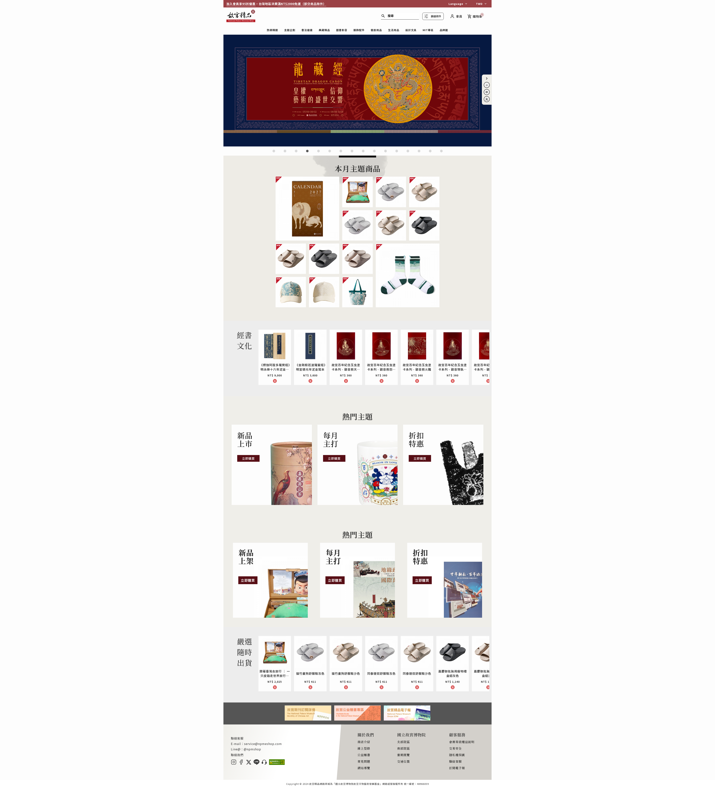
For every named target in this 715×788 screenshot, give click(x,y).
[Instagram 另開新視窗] (233, 763)
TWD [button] (479, 4)
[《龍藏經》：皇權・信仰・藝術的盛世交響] (307, 153)
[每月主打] (357, 465)
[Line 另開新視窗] (256, 763)
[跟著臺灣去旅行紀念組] (374, 153)
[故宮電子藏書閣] (441, 153)
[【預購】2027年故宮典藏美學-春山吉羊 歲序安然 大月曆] (296, 153)
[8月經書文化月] (284, 153)
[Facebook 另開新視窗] (241, 763)
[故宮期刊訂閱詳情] (308, 719)
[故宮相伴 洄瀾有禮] (363, 153)
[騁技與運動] (357, 145)
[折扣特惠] (443, 465)
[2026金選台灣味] (273, 153)
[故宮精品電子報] (407, 719)
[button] (486, 78)
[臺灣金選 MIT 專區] (396, 153)
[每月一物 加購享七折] (329, 153)
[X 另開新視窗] (249, 763)
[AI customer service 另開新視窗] (264, 763)
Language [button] (456, 4)
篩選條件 (436, 16)
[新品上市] (272, 465)
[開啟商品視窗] (307, 208)
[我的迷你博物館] (407, 153)
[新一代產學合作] (430, 153)
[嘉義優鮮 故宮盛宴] (385, 153)
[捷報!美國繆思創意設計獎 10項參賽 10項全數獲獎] (340, 153)
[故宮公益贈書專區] (357, 719)
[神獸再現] (352, 153)
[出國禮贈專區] (419, 153)
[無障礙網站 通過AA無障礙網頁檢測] (277, 763)
